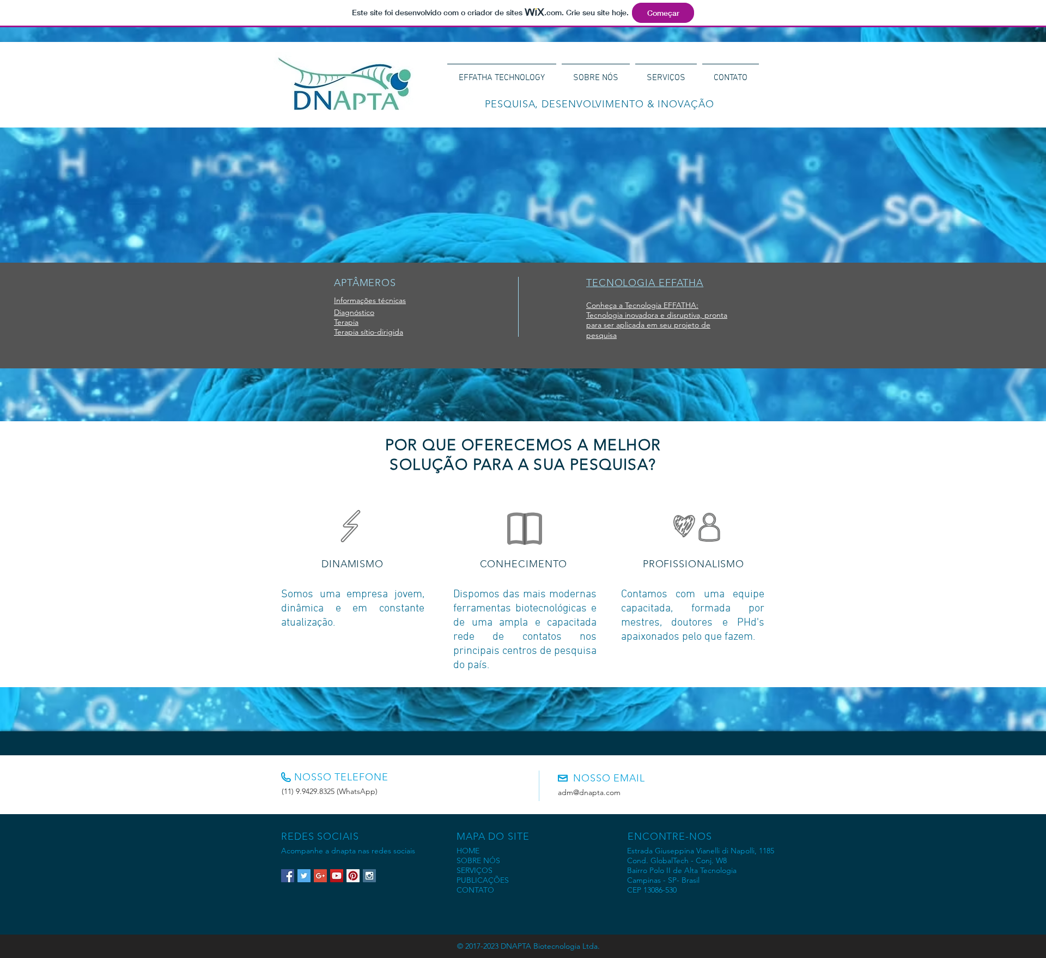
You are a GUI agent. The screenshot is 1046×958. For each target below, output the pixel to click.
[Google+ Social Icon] (320, 875)
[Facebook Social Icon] (287, 875)
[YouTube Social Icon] (336, 875)
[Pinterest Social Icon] (353, 875)
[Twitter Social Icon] (304, 875)
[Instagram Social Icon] (369, 875)
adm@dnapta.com (589, 792)
